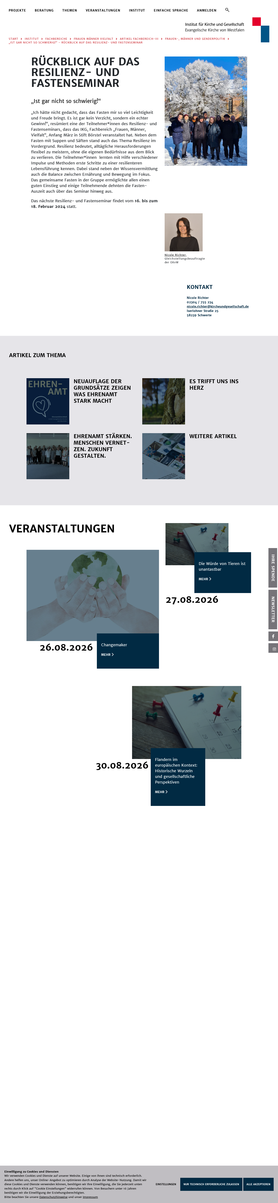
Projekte (17, 10)
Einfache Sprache (171, 10)
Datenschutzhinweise (53, 1197)
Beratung (44, 10)
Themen (69, 10)
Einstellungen (166, 1184)
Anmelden (207, 10)
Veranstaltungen (103, 10)
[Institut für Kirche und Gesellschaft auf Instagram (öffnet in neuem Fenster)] (273, 648)
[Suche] (227, 10)
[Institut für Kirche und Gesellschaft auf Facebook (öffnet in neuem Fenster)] (273, 636)
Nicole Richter (175, 255)
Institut (137, 10)
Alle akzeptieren (258, 1184)
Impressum (90, 1197)
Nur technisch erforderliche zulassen (211, 1184)
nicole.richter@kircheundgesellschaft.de (218, 306)
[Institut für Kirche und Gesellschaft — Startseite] (227, 29)
